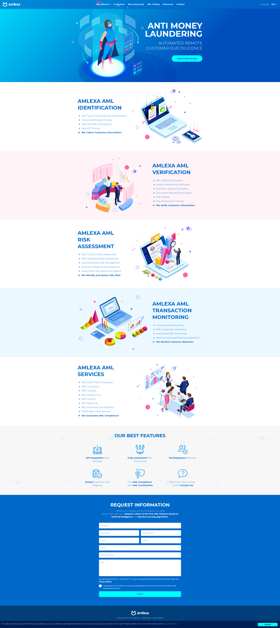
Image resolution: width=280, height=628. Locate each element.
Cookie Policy (146, 618)
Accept (268, 625)
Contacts (180, 4)
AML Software (102, 4)
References (168, 4)
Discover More (187, 58)
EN (272, 4)
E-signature (119, 4)
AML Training (153, 4)
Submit (140, 594)
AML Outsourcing (136, 4)
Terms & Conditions (132, 618)
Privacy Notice (105, 582)
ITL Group (120, 618)
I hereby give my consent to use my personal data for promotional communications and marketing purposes (139, 587)
